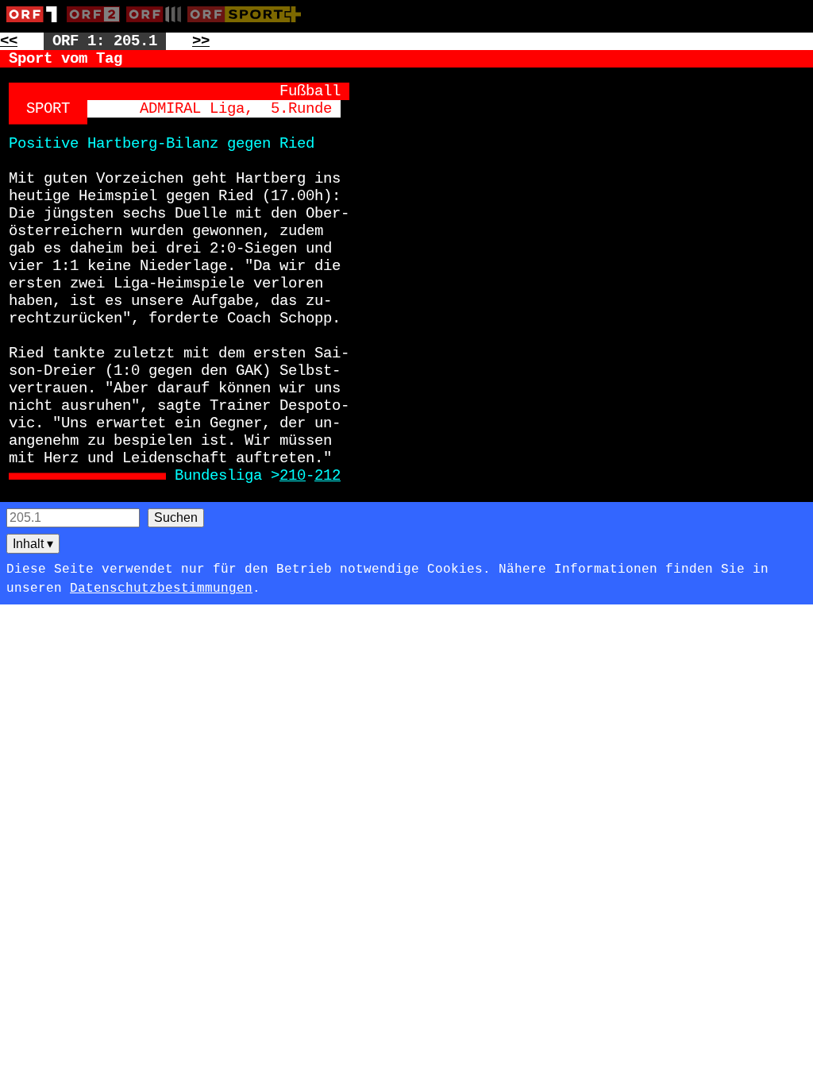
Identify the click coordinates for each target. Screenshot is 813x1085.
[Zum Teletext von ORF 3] (156, 25)
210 (292, 476)
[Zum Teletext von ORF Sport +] (247, 25)
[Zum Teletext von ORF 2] (96, 25)
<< (8, 41)
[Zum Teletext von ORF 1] (36, 25)
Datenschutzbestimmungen (161, 588)
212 (327, 476)
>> (201, 41)
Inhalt (33, 543)
